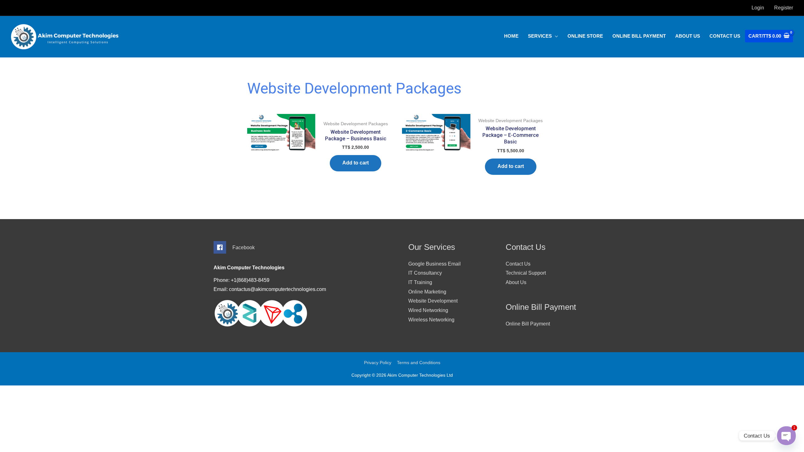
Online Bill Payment (528, 323)
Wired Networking (428, 310)
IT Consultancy (425, 273)
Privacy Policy (377, 362)
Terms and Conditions (418, 362)
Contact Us (518, 263)
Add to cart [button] (355, 162)
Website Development (433, 301)
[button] (543, 36)
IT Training (420, 282)
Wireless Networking (431, 319)
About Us (516, 282)
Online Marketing (427, 291)
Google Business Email (434, 263)
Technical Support (526, 273)
